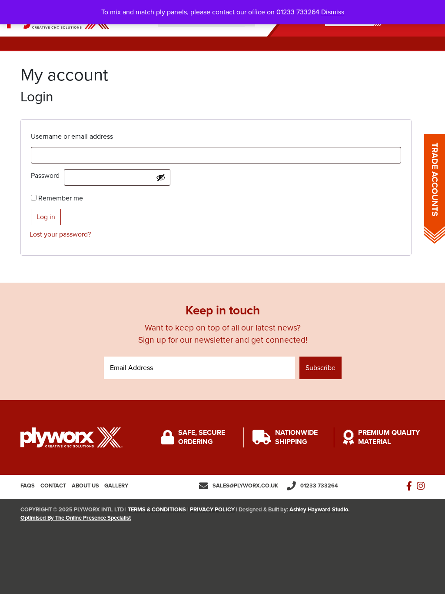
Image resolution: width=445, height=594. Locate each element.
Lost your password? (60, 234)
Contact (53, 485)
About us (85, 485)
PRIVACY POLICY (212, 509)
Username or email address (74, 136)
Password (47, 175)
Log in (46, 217)
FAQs (27, 485)
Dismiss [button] (332, 12)
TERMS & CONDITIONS (157, 509)
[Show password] (161, 177)
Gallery (116, 485)
